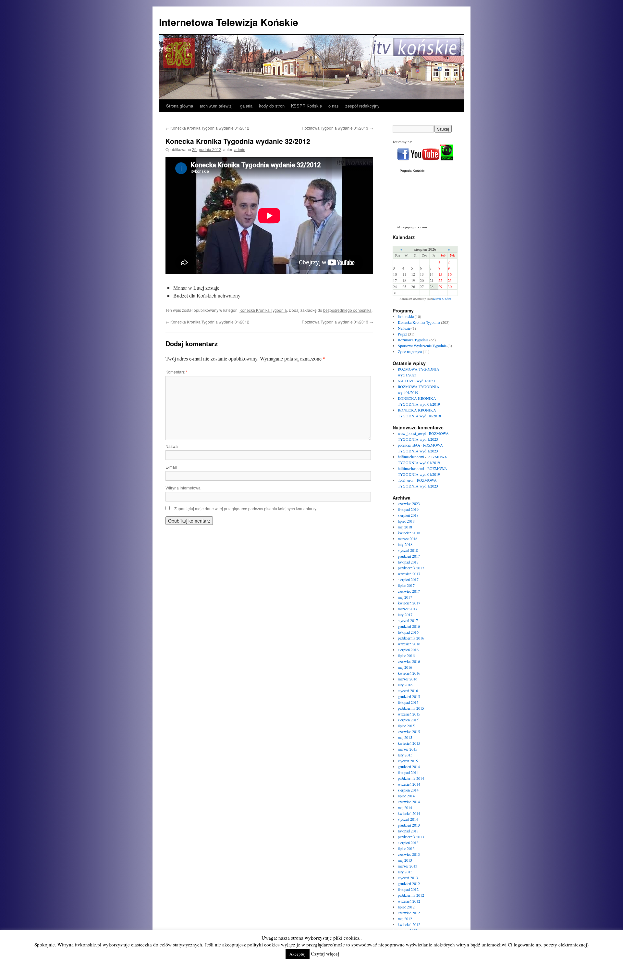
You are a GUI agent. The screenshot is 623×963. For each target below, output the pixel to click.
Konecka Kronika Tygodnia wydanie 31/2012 (207, 128)
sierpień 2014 (408, 789)
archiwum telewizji (217, 106)
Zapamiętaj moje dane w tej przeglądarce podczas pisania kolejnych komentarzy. (245, 508)
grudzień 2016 (409, 626)
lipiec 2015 (406, 725)
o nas (333, 106)
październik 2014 (411, 778)
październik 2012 (411, 895)
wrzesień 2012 (409, 901)
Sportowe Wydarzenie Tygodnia (422, 345)
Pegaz (402, 333)
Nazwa (171, 446)
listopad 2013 (408, 830)
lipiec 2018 (406, 521)
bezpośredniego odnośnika (347, 310)
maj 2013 (405, 860)
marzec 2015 (407, 749)
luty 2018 (405, 544)
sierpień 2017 (408, 579)
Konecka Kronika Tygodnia (263, 310)
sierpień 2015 (408, 719)
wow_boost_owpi (412, 433)
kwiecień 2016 (409, 673)
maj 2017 (405, 597)
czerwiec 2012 (409, 912)
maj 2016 (405, 667)
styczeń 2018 (408, 550)
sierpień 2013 (408, 842)
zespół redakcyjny (362, 106)
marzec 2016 (407, 678)
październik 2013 (411, 836)
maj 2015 (405, 737)
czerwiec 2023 (409, 503)
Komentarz (176, 371)
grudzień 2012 (409, 883)
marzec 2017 (407, 608)
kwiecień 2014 (409, 813)
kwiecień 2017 (409, 602)
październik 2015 (411, 708)
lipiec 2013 (406, 848)
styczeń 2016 (408, 690)
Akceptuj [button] (297, 954)
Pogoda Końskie (412, 170)
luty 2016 (405, 684)
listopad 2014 (408, 772)
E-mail (171, 467)
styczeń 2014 (408, 819)
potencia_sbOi (409, 445)
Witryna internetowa (183, 487)
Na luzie (404, 328)
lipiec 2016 (406, 655)
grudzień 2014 (409, 766)
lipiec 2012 (406, 906)
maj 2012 (405, 918)
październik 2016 (411, 637)
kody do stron (272, 106)
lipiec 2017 (406, 585)
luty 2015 (405, 754)
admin (239, 149)
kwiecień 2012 (409, 924)
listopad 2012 (408, 889)
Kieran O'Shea (442, 299)
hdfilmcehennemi (411, 456)
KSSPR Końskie (306, 106)
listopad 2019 (408, 509)
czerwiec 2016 (409, 661)
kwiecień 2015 (409, 743)
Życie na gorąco (410, 351)
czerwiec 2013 (409, 854)
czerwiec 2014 (409, 801)
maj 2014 (405, 807)
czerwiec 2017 (409, 591)
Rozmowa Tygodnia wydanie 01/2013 (337, 128)
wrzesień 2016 (409, 643)
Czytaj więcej (325, 953)
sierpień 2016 (408, 649)
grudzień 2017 (409, 556)
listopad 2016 (408, 632)
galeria (246, 106)
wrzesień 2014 (409, 784)
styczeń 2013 (408, 877)
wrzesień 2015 (409, 713)
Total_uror (406, 480)
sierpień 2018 (408, 515)
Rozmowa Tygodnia (413, 339)
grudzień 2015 (409, 696)
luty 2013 (405, 871)
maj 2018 (405, 526)
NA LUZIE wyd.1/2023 (416, 380)
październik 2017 (411, 567)
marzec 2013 (407, 865)
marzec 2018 (407, 538)
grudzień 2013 (409, 825)
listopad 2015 (408, 702)
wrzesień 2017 (409, 573)
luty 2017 (405, 614)
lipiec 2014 (406, 795)
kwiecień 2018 (409, 532)
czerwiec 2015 (409, 731)
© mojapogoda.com (412, 227)
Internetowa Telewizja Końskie (228, 22)
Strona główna (179, 106)
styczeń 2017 (408, 620)
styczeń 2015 (408, 760)
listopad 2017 (408, 561)
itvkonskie (406, 316)
